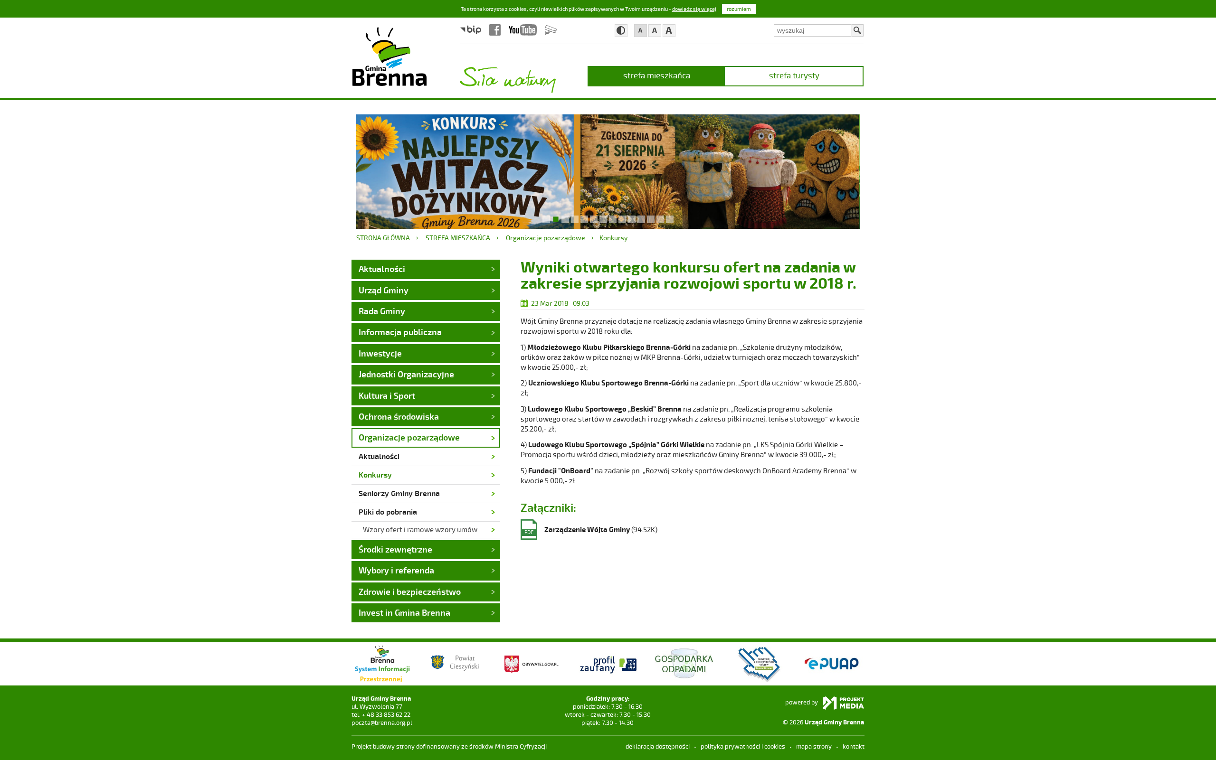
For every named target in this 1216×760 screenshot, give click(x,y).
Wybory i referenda (396, 570)
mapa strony (814, 746)
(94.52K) (590, 530)
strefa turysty (794, 75)
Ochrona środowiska (399, 416)
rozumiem (739, 9)
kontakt (853, 746)
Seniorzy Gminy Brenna (399, 492)
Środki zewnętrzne (395, 549)
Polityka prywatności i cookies (743, 746)
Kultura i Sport (387, 395)
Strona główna (383, 238)
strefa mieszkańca (656, 75)
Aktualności (382, 268)
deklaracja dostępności (658, 746)
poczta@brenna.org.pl (382, 722)
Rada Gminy (382, 311)
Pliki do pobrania (388, 511)
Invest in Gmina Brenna (404, 612)
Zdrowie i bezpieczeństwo (410, 591)
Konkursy (613, 238)
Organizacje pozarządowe (545, 238)
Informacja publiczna (400, 332)
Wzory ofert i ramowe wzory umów (420, 529)
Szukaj (857, 30)
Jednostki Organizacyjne (406, 374)
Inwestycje (380, 353)
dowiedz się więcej (694, 9)
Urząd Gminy (383, 290)
